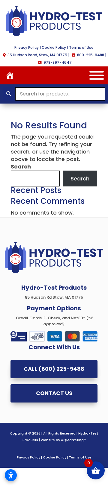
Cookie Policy (54, 47)
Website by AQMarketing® (63, 440)
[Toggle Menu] (96, 75)
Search (21, 166)
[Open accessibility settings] (11, 475)
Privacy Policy (26, 47)
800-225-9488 (90, 54)
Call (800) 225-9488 (54, 369)
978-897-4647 (58, 62)
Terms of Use (81, 47)
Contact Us (54, 393)
